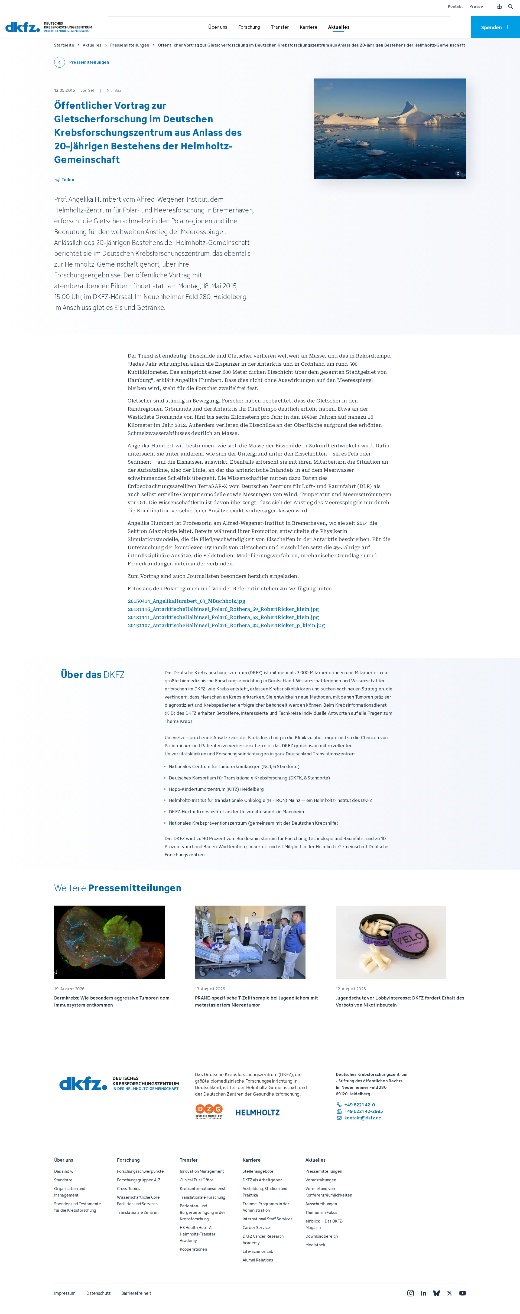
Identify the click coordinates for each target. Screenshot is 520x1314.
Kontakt (455, 6)
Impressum (65, 1293)
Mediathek (315, 1245)
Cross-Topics (128, 1188)
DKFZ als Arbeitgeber (262, 1180)
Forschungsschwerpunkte (140, 1171)
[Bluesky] (436, 1293)
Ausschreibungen (321, 1204)
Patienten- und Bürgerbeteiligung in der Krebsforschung (202, 1212)
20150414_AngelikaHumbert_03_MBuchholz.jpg (186, 601)
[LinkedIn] (423, 1293)
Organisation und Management (69, 1191)
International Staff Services (267, 1219)
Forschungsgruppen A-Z (138, 1180)
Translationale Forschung (202, 1197)
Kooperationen (193, 1249)
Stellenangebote (258, 1171)
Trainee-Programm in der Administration (266, 1207)
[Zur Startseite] (50, 27)
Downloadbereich (322, 1236)
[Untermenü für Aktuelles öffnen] (338, 27)
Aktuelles (316, 1160)
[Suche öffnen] (510, 6)
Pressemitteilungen (324, 1171)
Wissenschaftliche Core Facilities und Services (138, 1200)
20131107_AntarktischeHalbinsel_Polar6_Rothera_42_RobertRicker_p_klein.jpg (226, 625)
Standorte (63, 1180)
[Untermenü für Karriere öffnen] (308, 27)
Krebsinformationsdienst (203, 1188)
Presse (476, 6)
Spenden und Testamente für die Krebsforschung (77, 1207)
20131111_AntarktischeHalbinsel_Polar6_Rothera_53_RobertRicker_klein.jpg (223, 617)
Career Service (256, 1227)
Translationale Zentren (137, 1212)
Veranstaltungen (321, 1180)
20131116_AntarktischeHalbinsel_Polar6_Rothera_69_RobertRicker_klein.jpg (223, 609)
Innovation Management (202, 1171)
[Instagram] (410, 1293)
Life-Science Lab (258, 1251)
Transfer (189, 1160)
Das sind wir (65, 1171)
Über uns (63, 1160)
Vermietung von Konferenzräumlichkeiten (329, 1191)
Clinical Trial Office (197, 1180)
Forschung (128, 1160)
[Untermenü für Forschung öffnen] (249, 27)
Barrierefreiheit (136, 1293)
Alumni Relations (258, 1260)
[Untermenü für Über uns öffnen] (218, 27)
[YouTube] (462, 1293)
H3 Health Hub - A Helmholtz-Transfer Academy (198, 1234)
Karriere (252, 1160)
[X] (449, 1293)
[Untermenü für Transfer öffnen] (280, 27)
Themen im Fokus (321, 1212)
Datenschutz (98, 1293)
